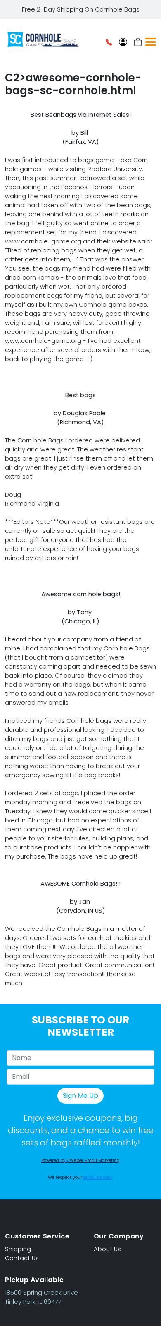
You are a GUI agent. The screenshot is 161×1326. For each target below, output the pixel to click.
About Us (107, 1249)
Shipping (18, 1249)
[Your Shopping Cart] (137, 42)
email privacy (98, 1177)
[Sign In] (123, 42)
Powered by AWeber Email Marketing (80, 1160)
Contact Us (22, 1258)
